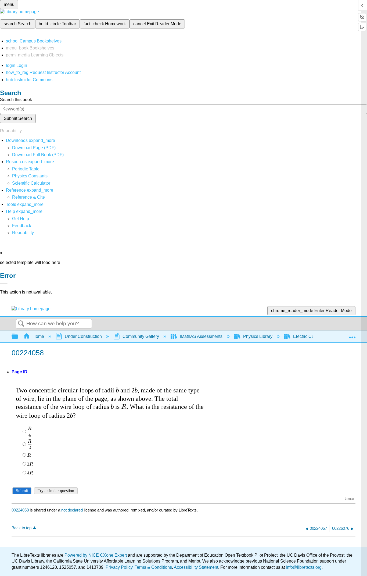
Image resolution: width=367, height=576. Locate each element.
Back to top (21, 527)
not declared (72, 510)
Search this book (16, 99)
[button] (21, 225)
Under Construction (83, 336)
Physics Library (258, 336)
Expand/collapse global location (352, 335)
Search (21, 323)
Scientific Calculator (31, 183)
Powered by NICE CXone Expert (96, 555)
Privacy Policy (119, 567)
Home (38, 336)
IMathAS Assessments (201, 336)
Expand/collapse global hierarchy (18, 336)
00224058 (20, 510)
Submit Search (18, 118)
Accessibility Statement (196, 567)
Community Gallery (140, 336)
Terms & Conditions (153, 567)
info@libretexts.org (303, 567)
